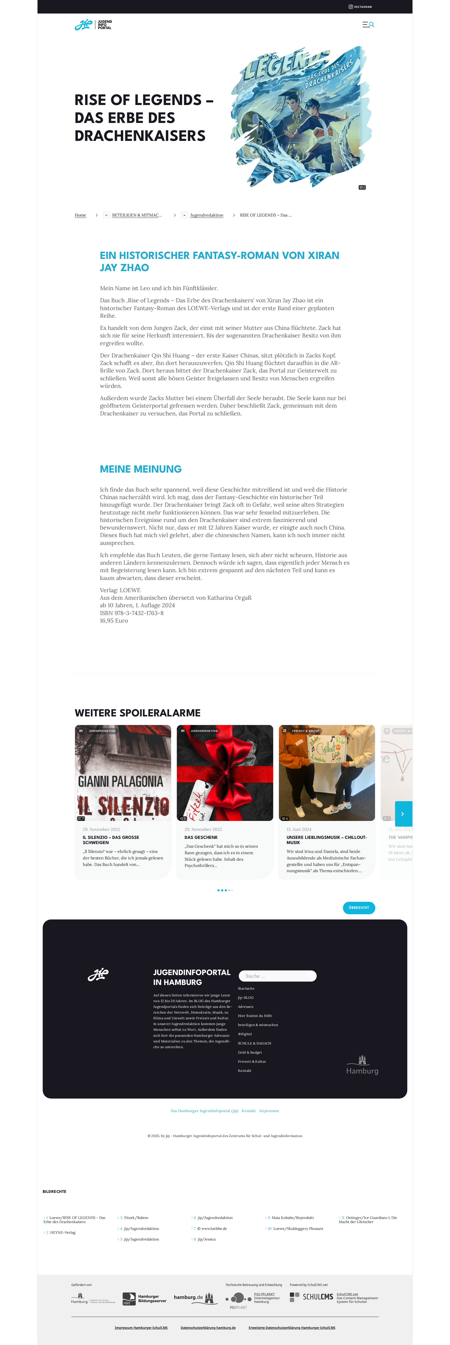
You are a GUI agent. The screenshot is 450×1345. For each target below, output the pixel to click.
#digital (245, 1034)
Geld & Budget (250, 1052)
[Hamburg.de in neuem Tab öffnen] (196, 1298)
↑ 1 (45, 1217)
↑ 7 (193, 1228)
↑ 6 (193, 1217)
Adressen (245, 1006)
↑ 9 (267, 1217)
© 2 (81, 818)
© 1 (362, 187)
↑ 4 (119, 1228)
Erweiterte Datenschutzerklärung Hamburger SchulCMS (292, 1328)
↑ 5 (119, 1239)
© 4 (285, 818)
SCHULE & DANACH (254, 1043)
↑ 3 (119, 1217)
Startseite (246, 988)
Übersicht (359, 908)
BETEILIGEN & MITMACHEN (138, 215)
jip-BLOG (246, 997)
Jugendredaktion (206, 215)
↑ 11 (341, 1217)
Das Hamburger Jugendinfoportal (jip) (204, 1110)
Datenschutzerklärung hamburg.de (208, 1328)
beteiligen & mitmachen (258, 1025)
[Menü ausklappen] (369, 24)
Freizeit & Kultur (252, 1061)
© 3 (183, 818)
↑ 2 (45, 1232)
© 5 (387, 818)
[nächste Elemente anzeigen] (404, 814)
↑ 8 (193, 1239)
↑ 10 (268, 1228)
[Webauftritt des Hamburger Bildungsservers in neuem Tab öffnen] (144, 1298)
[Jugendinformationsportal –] (96, 24)
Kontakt (245, 1070)
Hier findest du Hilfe (255, 1016)
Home (80, 215)
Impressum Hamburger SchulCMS (141, 1328)
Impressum (269, 1110)
